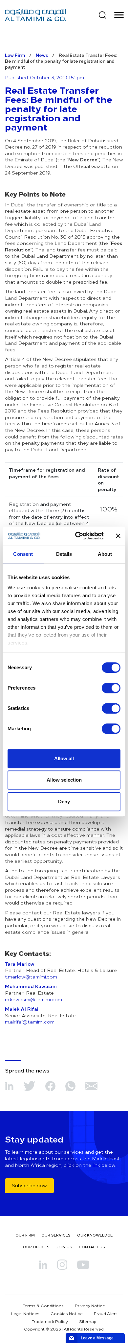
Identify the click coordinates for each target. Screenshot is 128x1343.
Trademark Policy (50, 1321)
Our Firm (25, 1235)
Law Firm (15, 55)
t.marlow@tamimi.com (31, 977)
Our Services (56, 1235)
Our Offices (36, 1246)
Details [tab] (64, 554)
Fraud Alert (105, 1313)
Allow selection (64, 780)
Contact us (92, 1246)
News (42, 55)
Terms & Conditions (43, 1305)
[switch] (111, 688)
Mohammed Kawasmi (31, 986)
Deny (64, 801)
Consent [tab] (23, 554)
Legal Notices (25, 1313)
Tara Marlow (19, 963)
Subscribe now (29, 1185)
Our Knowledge (95, 1235)
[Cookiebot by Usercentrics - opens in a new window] (78, 535)
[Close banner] (118, 535)
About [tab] (105, 554)
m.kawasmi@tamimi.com (33, 999)
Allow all (64, 758)
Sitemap (87, 1321)
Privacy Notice (90, 1305)
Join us (64, 1246)
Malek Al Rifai (21, 1008)
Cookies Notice (67, 1313)
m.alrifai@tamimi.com (29, 1022)
